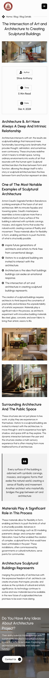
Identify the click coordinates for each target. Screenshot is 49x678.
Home (9, 16)
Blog (16, 16)
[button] (44, 6)
